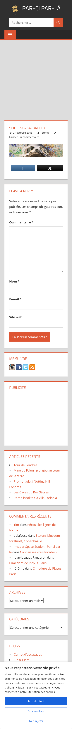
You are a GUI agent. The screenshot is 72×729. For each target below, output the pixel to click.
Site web (15, 317)
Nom (14, 281)
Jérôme (45, 132)
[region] (36, 695)
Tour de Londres (25, 465)
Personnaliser (36, 711)
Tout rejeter (36, 721)
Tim (16, 525)
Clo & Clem (22, 660)
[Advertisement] (36, 78)
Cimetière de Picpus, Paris (28, 563)
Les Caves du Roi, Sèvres (31, 492)
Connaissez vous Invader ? (38, 552)
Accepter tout (36, 701)
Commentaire (21, 222)
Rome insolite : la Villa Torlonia (35, 498)
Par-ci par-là (41, 8)
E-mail (15, 299)
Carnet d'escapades (28, 654)
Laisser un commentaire (24, 137)
